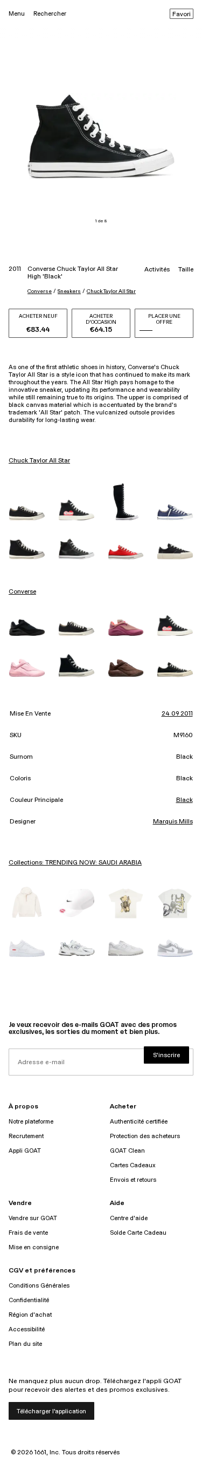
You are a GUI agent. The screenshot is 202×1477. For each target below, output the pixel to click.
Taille (185, 270)
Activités (157, 270)
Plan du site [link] (25, 1344)
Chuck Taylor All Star (111, 291)
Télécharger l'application (51, 1411)
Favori (181, 14)
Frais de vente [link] (28, 1233)
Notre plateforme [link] (31, 1122)
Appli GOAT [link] (25, 1151)
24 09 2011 (177, 714)
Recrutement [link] (26, 1136)
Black (184, 800)
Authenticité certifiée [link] (139, 1122)
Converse (39, 291)
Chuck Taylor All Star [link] (39, 461)
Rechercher (49, 14)
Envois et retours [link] (133, 1180)
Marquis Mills (173, 822)
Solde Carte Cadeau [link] (138, 1233)
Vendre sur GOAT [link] (33, 1218)
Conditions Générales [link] (39, 1286)
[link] (27, 513)
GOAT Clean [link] (127, 1151)
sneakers (69, 291)
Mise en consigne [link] (34, 1247)
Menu (17, 14)
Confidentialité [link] (29, 1300)
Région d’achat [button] (30, 1315)
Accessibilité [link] (27, 1329)
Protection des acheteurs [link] (145, 1136)
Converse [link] (22, 592)
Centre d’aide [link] (129, 1218)
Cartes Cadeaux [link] (133, 1165)
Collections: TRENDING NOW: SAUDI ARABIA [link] (75, 863)
